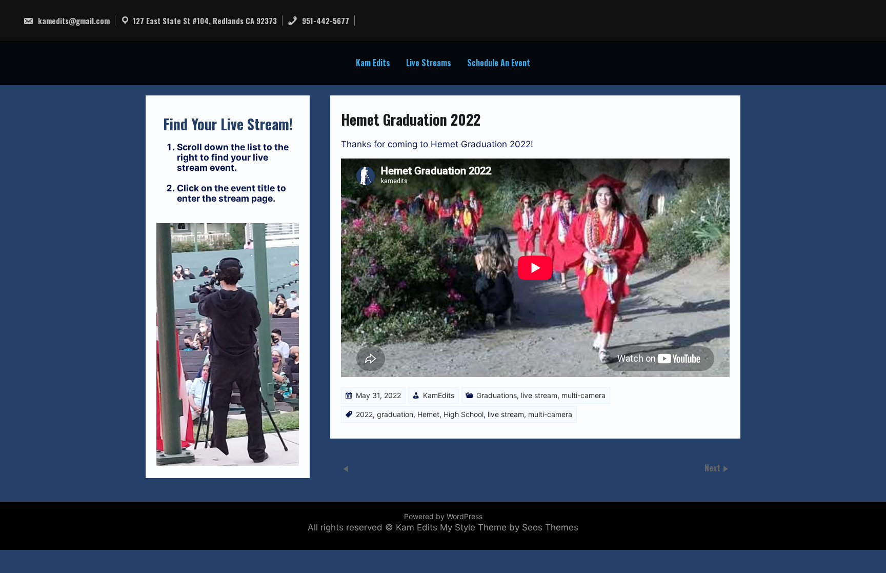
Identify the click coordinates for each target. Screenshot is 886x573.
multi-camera (583, 395)
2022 (364, 414)
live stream (539, 395)
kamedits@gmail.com (73, 20)
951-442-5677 (324, 20)
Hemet (428, 414)
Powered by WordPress (443, 516)
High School (464, 414)
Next (713, 467)
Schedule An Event (498, 62)
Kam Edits (373, 62)
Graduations (496, 395)
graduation (395, 414)
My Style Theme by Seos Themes (509, 527)
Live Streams (428, 62)
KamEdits (438, 395)
